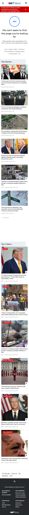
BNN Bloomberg (6, 504)
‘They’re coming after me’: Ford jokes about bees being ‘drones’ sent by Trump (14, 313)
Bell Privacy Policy (20, 493)
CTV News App (6, 473)
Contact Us (14, 473)
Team (11, 475)
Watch (15, 49)
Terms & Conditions (20, 495)
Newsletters (5, 475)
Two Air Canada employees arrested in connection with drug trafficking (14, 108)
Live (19, 53)
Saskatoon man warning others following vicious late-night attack (14, 459)
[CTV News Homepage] (14, 3)
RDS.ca (17, 506)
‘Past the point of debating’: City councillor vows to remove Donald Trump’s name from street (12, 209)
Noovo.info (18, 502)
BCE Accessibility (6, 494)
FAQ (19, 473)
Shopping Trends (19, 51)
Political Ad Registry (20, 497)
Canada (10, 49)
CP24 (3, 502)
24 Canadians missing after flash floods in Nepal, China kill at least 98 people (14, 132)
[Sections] (3, 3)
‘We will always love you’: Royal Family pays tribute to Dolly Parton (13, 387)
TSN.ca (4, 506)
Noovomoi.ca (18, 504)
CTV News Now (13, 53)
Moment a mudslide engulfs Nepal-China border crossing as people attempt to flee (14, 183)
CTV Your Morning (9, 51)
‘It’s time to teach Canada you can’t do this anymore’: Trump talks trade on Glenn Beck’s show (13, 276)
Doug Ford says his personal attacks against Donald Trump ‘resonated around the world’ (13, 157)
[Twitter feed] (14, 481)
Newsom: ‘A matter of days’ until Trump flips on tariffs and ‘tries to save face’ (13, 423)
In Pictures (21, 49)
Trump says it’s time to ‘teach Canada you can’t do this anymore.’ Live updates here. (14, 82)
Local (5, 49)
